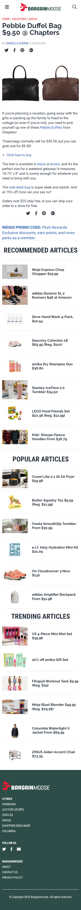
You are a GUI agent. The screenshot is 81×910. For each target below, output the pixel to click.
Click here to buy (19, 155)
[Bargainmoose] (40, 7)
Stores (7, 798)
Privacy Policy (12, 877)
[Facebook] (14, 50)
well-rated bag (19, 187)
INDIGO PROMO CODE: (22, 227)
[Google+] (31, 50)
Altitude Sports (13, 809)
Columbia (9, 831)
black (41, 164)
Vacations (19, 19)
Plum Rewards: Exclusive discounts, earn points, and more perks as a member (38, 232)
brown (55, 164)
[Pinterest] (22, 50)
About (6, 866)
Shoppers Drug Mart (16, 825)
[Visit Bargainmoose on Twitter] (4, 849)
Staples (7, 815)
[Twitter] (6, 50)
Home (6, 19)
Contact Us (10, 872)
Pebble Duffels (51, 127)
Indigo (33, 19)
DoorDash (9, 804)
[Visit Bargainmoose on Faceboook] (11, 849)
